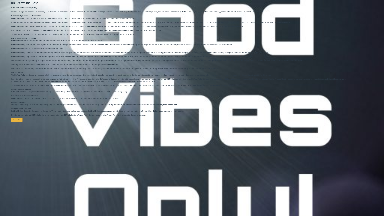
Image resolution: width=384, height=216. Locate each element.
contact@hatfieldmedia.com (122, 30)
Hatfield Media (16, 8)
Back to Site (17, 120)
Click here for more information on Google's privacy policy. (105, 92)
